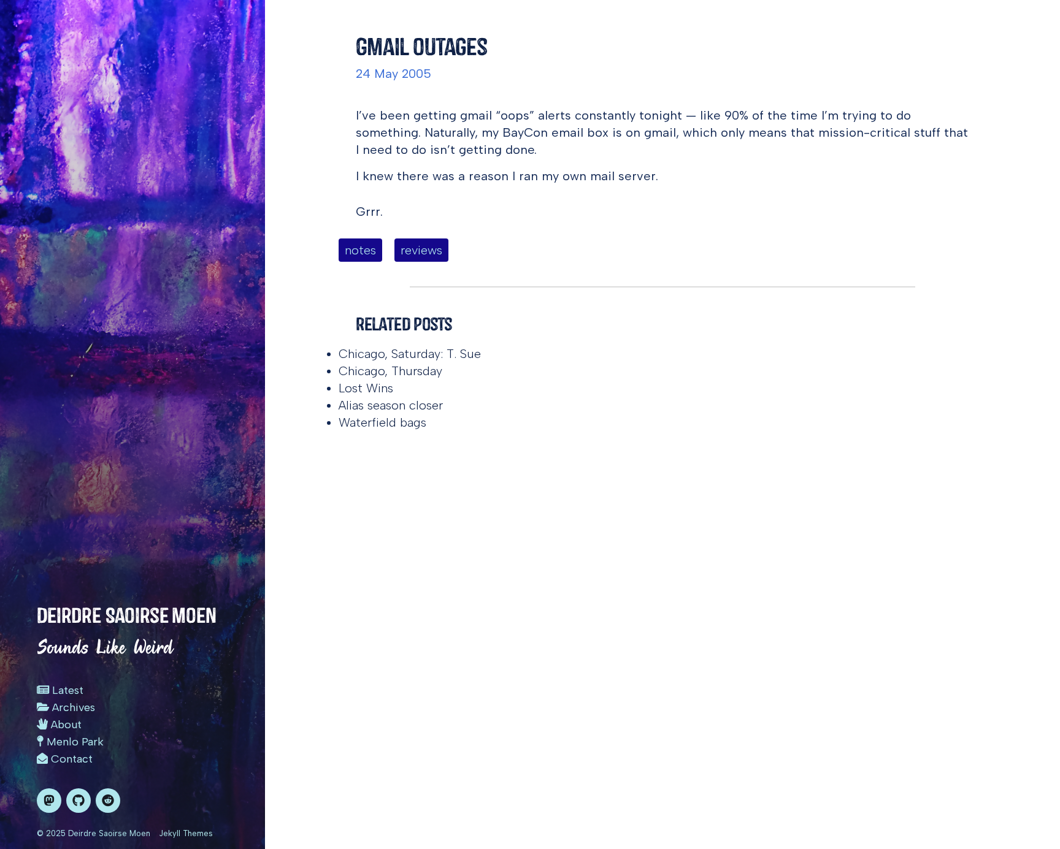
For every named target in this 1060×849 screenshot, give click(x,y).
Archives (72, 707)
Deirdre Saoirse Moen (127, 615)
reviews (421, 250)
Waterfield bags (382, 422)
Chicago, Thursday (390, 371)
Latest (66, 690)
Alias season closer (391, 405)
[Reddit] (108, 800)
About (65, 724)
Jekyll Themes (186, 833)
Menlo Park (74, 741)
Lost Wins (366, 388)
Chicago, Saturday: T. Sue (410, 353)
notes (360, 250)
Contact (70, 759)
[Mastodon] (49, 800)
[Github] (78, 800)
